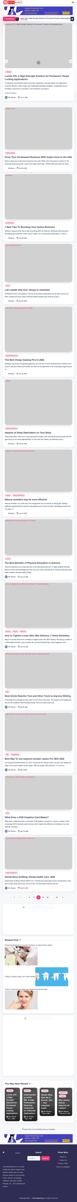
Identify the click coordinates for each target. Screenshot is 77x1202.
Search (45, 1158)
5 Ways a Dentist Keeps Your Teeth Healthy (20, 976)
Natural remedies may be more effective (26, 499)
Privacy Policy (63, 1163)
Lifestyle (44, 1090)
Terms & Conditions (63, 1167)
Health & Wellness (11, 428)
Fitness (8, 495)
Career (8, 558)
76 (29, 897)
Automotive (63, 1092)
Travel (8, 285)
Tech (7, 813)
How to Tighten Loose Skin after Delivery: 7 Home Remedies (37, 635)
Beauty (8, 631)
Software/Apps (10, 153)
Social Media (10, 223)
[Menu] (73, 2)
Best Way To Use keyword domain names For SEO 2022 (34, 759)
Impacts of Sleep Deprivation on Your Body (28, 432)
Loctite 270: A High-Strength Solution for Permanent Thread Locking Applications (46, 18)
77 (34, 897)
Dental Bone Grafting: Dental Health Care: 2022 (30, 877)
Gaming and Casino (11, 355)
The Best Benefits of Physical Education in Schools (32, 563)
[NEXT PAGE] (62, 897)
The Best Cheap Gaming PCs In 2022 (24, 360)
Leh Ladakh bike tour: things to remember (27, 290)
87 (57, 897)
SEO (7, 692)
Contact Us (63, 1160)
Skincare (23, 631)
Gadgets (8, 72)
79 (43, 897)
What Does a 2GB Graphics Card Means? (27, 817)
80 (47, 897)
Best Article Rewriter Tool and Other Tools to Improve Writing (38, 696)
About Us (63, 1157)
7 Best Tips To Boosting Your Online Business (30, 227)
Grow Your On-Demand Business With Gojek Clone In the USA (38, 157)
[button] (11, 93)
